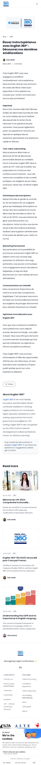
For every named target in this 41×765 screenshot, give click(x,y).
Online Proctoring (29, 679)
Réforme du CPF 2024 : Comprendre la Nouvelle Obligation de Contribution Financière (17, 503)
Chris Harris (12, 635)
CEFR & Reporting (29, 691)
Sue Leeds (10, 60)
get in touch (10, 450)
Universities (8, 695)
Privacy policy (9, 684)
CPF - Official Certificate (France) (9, 706)
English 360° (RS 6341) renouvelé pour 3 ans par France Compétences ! (20, 560)
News (24, 702)
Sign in (24, 711)
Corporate (8, 690)
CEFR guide (26, 707)
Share (10, 384)
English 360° (8, 399)
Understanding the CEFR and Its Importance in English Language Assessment (20, 618)
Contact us (8, 679)
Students (7, 699)
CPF (14, 495)
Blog (4, 37)
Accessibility (27, 695)
